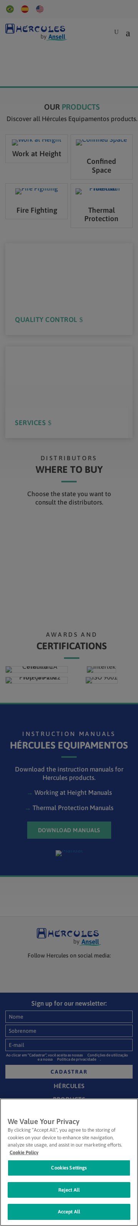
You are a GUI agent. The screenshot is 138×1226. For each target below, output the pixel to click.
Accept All (69, 1212)
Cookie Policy (24, 1152)
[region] (69, 1162)
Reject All (69, 1190)
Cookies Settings (69, 1168)
